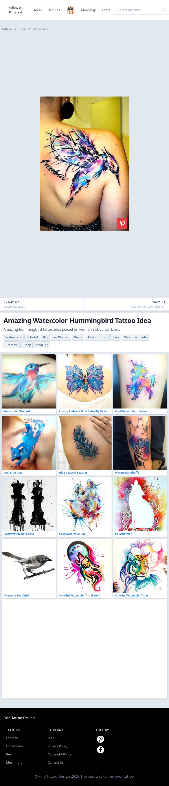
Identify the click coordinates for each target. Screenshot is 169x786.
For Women (61, 337)
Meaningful (14, 762)
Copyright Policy (60, 754)
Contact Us (56, 762)
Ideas (38, 10)
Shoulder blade (135, 337)
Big (45, 337)
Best (9, 754)
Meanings (89, 10)
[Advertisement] (84, 64)
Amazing (41, 345)
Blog (51, 738)
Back (115, 337)
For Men (12, 738)
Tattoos (7, 29)
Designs (54, 10)
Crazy (26, 345)
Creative (12, 345)
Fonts (106, 10)
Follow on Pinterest (16, 9)
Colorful (32, 337)
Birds (78, 337)
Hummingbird (97, 337)
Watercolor (41, 29)
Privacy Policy (57, 746)
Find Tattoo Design (19, 717)
